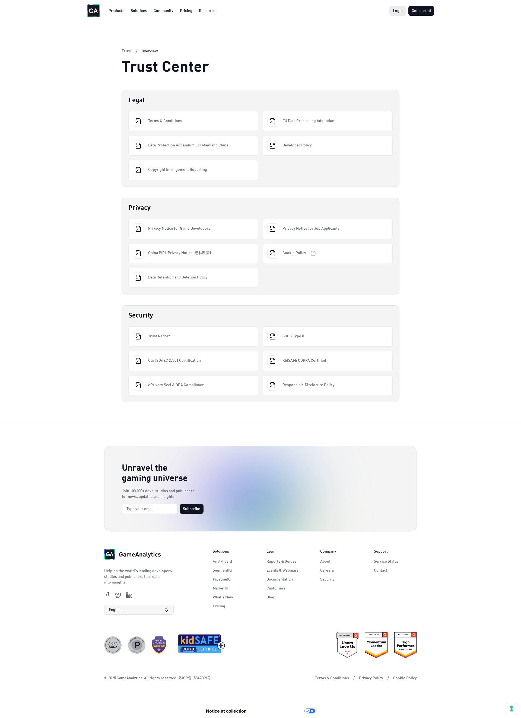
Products (116, 11)
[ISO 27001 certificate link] (159, 645)
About (325, 561)
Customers (275, 588)
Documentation (279, 579)
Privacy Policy (371, 678)
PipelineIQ (222, 579)
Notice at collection (226, 711)
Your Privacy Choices (278, 711)
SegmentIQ (222, 570)
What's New (223, 597)
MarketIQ (220, 588)
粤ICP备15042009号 (194, 678)
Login (398, 11)
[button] (139, 610)
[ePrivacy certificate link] (136, 645)
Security (327, 579)
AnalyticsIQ (222, 561)
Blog (270, 597)
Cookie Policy (405, 678)
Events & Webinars (282, 570)
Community (163, 11)
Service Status (386, 561)
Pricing (186, 11)
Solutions (139, 11)
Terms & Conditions (332, 678)
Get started (421, 11)
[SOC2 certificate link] (113, 645)
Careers (327, 570)
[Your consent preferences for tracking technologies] (511, 708)
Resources (208, 11)
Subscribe (191, 509)
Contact (380, 570)
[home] (93, 10)
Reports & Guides (281, 561)
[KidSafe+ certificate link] (200, 645)
